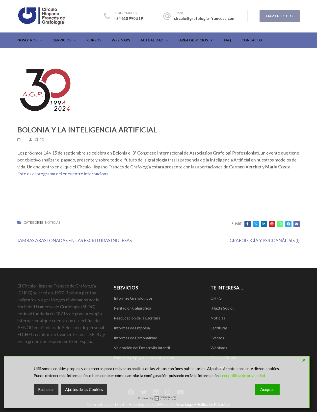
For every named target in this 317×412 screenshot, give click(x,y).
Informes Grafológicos (133, 298)
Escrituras (219, 327)
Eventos (217, 337)
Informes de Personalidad (135, 337)
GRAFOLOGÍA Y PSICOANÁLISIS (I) (265, 240)
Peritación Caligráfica (132, 308)
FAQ (227, 40)
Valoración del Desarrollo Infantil (142, 347)
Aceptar (267, 389)
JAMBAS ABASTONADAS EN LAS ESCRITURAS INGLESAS (74, 240)
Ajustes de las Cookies (84, 389)
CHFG (39, 139)
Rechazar (46, 389)
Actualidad (151, 40)
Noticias (52, 222)
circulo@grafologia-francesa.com (205, 18)
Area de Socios (193, 40)
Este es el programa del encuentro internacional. (64, 173)
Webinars (121, 40)
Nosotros (27, 40)
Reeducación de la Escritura (137, 318)
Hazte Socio (279, 16)
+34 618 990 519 (128, 18)
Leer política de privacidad (242, 375)
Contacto (251, 40)
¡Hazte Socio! (222, 308)
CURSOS (94, 40)
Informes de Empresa (132, 327)
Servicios (62, 40)
